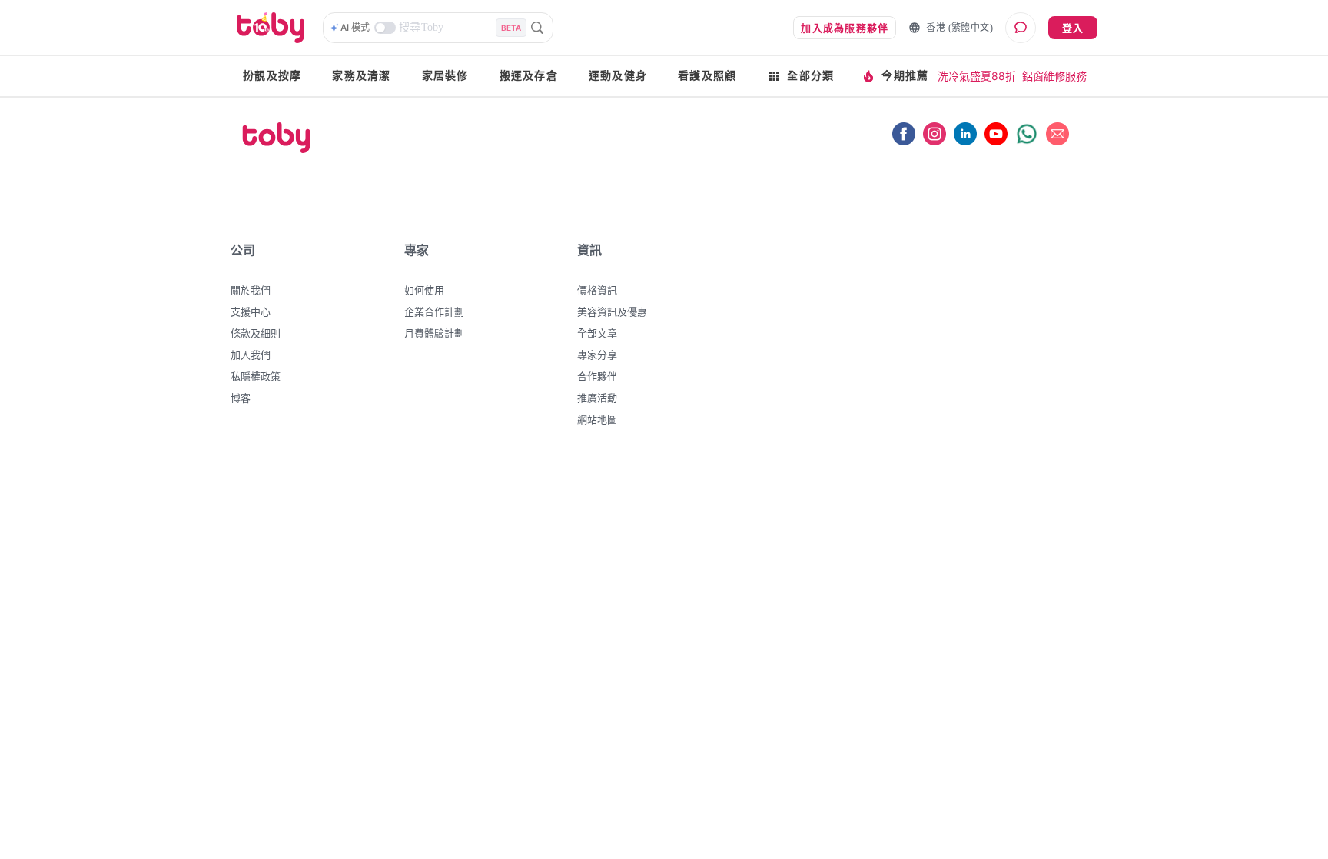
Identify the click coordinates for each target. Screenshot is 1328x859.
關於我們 (251, 290)
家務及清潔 (361, 76)
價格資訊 (597, 290)
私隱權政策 (256, 376)
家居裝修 (445, 76)
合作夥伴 (597, 376)
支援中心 (251, 311)
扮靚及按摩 (272, 76)
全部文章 (597, 333)
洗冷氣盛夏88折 (977, 75)
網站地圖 (597, 419)
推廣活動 (597, 397)
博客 (241, 397)
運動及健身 (618, 76)
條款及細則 (256, 333)
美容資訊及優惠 (612, 311)
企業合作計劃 (434, 311)
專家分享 (597, 354)
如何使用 (424, 290)
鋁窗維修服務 (1054, 75)
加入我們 (251, 354)
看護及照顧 (707, 76)
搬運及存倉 (529, 76)
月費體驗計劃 (434, 333)
